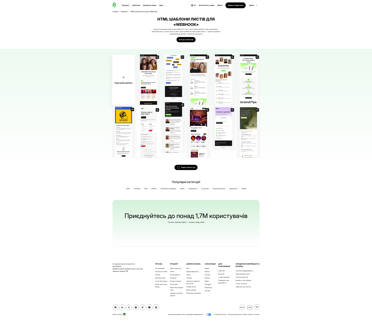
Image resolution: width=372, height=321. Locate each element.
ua (195, 5)
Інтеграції (173, 278)
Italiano (207, 281)
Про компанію (160, 268)
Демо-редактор (175, 268)
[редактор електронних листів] (114, 5)
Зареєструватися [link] (235, 5)
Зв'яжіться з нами (161, 271)
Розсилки (137, 188)
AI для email (174, 284)
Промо (244, 188)
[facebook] (115, 307)
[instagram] (136, 307)
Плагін (172, 271)
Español (207, 278)
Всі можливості (175, 275)
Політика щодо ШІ (242, 277)
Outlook (154, 188)
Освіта (188, 275)
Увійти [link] (220, 5)
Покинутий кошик (219, 188)
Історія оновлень (224, 277)
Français (207, 275)
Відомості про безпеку (243, 280)
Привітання (233, 188)
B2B (146, 188)
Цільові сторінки (175, 281)
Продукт (125, 5)
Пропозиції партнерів (193, 293)
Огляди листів (191, 287)
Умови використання (243, 274)
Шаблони (136, 5)
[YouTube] (149, 307)
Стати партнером (161, 281)
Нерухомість (193, 188)
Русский (207, 291)
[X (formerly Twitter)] (129, 307)
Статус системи (241, 283)
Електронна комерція (168, 188)
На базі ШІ (205, 188)
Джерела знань (149, 5)
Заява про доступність (243, 287)
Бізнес (182, 188)
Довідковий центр (192, 271)
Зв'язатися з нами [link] (206, 5)
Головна (115, 11)
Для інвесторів (160, 278)
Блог (187, 268)
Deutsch (207, 271)
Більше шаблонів (186, 40)
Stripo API (221, 274)
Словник (189, 278)
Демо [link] (251, 5)
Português (208, 284)
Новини (157, 275)
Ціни (161, 5)
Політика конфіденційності (245, 271)
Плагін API (221, 271)
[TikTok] (143, 307)
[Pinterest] (156, 307)
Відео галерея (191, 290)
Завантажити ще (188, 167)
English (207, 268)
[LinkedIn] (122, 307)
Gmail (128, 188)
